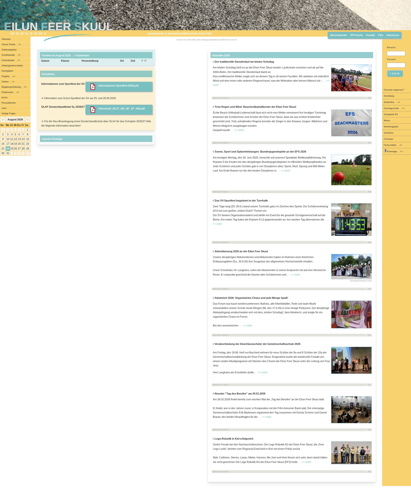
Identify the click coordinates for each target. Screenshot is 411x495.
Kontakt (370, 35)
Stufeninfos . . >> (392, 102)
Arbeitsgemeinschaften (12, 65)
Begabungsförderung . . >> (14, 87)
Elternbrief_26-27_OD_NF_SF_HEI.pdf (121, 108)
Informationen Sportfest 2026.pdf (118, 85)
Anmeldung (389, 96)
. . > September (80, 55)
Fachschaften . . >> (393, 145)
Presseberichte (9, 103)
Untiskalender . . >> (11, 60)
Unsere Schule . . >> (11, 44)
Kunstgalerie (7, 71)
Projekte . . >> (8, 76)
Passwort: (391, 59)
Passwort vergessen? (394, 90)
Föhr (380, 35)
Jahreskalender (338, 35)
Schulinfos (389, 133)
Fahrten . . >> (8, 81)
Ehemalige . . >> (394, 151)
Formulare (388, 139)
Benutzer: (391, 47)
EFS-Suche (356, 35)
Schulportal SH (391, 114)
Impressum (393, 35)
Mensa (387, 120)
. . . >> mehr (237, 130)
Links (4, 108)
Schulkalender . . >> (11, 55)
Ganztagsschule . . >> (394, 108)
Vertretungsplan (391, 126)
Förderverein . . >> (10, 92)
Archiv (5, 97)
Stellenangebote (9, 49)
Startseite (6, 39)
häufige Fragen (8, 113)
